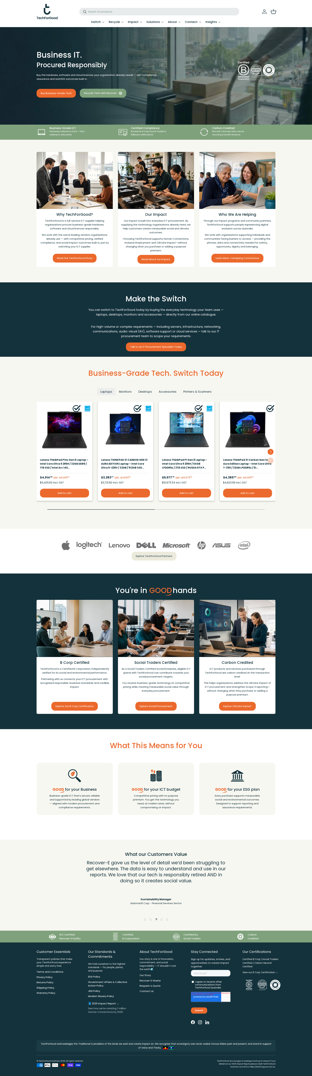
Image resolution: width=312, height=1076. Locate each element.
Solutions (153, 22)
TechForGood (45, 1061)
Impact (133, 22)
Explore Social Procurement (156, 706)
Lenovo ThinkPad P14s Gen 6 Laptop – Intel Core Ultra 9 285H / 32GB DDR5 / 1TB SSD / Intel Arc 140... (64, 463)
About (172, 22)
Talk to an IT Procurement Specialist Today (156, 346)
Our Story (145, 975)
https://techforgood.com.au (262, 1066)
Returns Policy (45, 982)
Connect (191, 22)
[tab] (106, 391)
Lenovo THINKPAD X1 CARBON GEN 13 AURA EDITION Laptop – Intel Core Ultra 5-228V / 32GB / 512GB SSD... (124, 463)
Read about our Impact (156, 259)
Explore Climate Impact (237, 706)
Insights (211, 22)
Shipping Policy (45, 987)
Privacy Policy (44, 977)
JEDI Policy (94, 991)
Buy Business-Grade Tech (56, 93)
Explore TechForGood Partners (154, 556)
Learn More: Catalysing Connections (237, 258)
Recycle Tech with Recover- (101, 93)
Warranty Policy (46, 993)
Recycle (114, 22)
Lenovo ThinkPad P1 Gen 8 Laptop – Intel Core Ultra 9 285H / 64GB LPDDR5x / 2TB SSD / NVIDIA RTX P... (184, 463)
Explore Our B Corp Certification (75, 706)
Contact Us (147, 991)
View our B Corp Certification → (260, 972)
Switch (96, 22)
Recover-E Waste (150, 980)
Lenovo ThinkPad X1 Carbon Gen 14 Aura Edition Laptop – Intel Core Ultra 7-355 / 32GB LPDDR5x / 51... (247, 463)
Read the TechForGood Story (74, 258)
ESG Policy (94, 976)
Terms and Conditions (50, 971)
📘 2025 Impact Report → (103, 1003)
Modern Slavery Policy (101, 996)
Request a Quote (150, 985)
